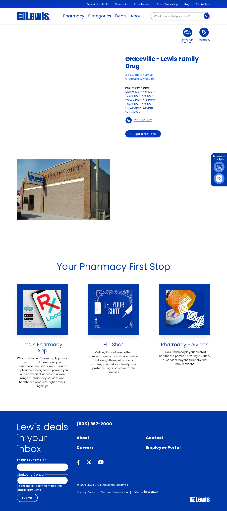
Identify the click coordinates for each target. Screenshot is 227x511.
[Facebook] (78, 462)
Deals (121, 16)
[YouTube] (101, 462)
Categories (99, 16)
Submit (27, 498)
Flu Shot (113, 344)
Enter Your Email (31, 460)
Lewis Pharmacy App (42, 347)
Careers (85, 447)
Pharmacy (73, 16)
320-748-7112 (143, 120)
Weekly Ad (121, 4)
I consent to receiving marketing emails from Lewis (39, 488)
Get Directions (145, 134)
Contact (155, 437)
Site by (139, 492)
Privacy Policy (86, 492)
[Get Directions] (57, 82)
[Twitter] (88, 462)
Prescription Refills (98, 4)
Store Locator (142, 4)
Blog (186, 4)
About (136, 16)
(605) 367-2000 (94, 424)
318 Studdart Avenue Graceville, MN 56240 (139, 77)
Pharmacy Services (184, 344)
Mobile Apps (203, 4)
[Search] (207, 16)
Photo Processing (167, 4)
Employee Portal (163, 447)
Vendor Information (114, 492)
